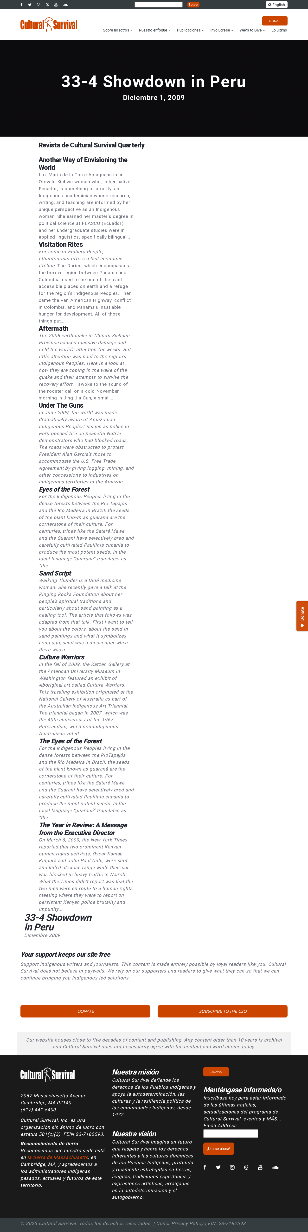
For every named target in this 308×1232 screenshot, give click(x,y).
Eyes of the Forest (64, 489)
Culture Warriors (61, 657)
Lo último (279, 30)
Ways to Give (251, 30)
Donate (85, 1011)
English (278, 5)
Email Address (219, 1125)
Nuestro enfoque (153, 30)
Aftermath (53, 328)
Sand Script (55, 573)
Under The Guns (61, 405)
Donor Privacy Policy (179, 1223)
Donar (275, 21)
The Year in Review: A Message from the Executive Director (83, 829)
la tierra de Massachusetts (57, 1157)
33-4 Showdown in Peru (153, 81)
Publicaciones (189, 30)
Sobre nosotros (116, 30)
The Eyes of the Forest (70, 741)
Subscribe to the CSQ (222, 1011)
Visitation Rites (61, 244)
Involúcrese (220, 30)
